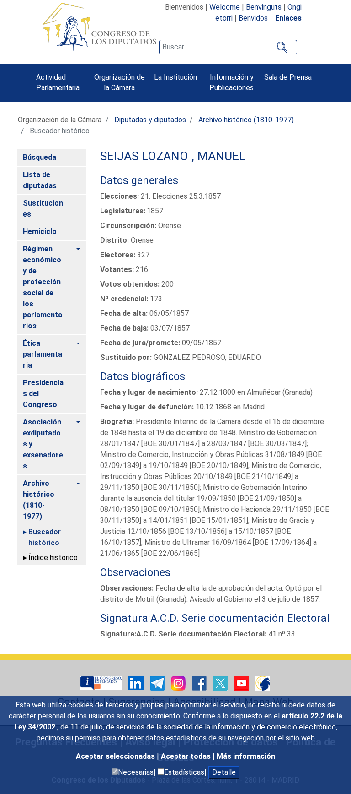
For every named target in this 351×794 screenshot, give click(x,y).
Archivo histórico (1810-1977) (246, 119)
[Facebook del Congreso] (200, 682)
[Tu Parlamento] (102, 682)
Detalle (224, 772)
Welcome (224, 7)
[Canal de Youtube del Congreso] (242, 682)
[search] (228, 47)
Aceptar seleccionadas (116, 756)
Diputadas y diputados (150, 119)
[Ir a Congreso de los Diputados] (99, 26)
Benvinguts (264, 7)
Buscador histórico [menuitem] (44, 537)
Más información (246, 756)
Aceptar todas (187, 756)
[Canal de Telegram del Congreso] (158, 682)
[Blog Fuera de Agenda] (262, 682)
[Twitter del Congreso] (221, 682)
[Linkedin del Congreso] (137, 682)
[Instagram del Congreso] (179, 682)
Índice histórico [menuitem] (53, 557)
